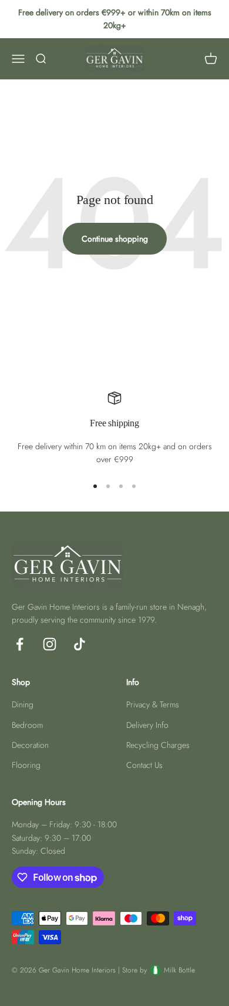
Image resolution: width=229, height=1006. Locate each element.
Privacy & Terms (152, 704)
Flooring (26, 765)
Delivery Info (147, 725)
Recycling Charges (158, 745)
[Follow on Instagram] (50, 644)
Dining (22, 704)
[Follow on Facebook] (20, 644)
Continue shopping (115, 239)
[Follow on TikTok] (79, 644)
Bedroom (27, 725)
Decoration (30, 745)
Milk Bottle (179, 970)
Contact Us (144, 765)
